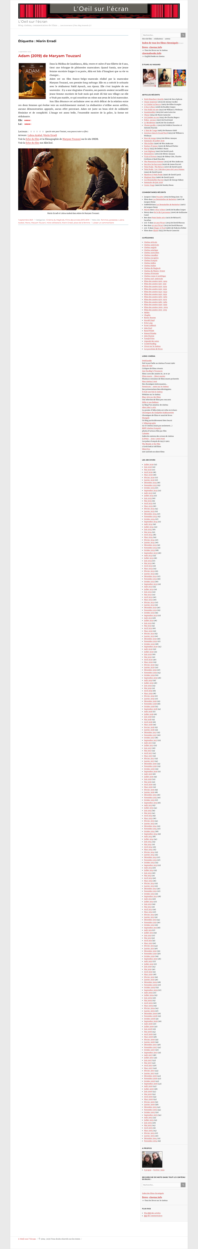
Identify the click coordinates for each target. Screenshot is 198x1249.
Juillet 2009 (149, 995)
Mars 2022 (148, 600)
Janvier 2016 (149, 792)
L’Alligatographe (149, 423)
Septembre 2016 (150, 771)
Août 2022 (148, 587)
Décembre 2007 (150, 1045)
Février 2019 (149, 696)
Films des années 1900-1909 (155, 281)
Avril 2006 (148, 1097)
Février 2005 (149, 1133)
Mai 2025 (148, 501)
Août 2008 (148, 1024)
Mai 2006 (148, 1094)
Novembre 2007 (150, 1047)
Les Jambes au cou (151, 117)
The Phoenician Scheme (153, 162)
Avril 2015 (148, 816)
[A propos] (165, 1159)
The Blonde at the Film (151, 444)
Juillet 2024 (149, 527)
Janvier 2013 (149, 886)
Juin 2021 (148, 623)
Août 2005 (148, 1118)
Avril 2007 (148, 1065)
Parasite (159, 197)
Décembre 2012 (150, 889)
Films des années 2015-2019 (77, 220)
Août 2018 (148, 712)
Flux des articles (152, 1213)
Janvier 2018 (149, 730)
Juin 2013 (148, 873)
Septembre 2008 (151, 1021)
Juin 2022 (148, 592)
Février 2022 (149, 602)
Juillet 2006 (149, 1089)
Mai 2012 (147, 907)
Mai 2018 (147, 720)
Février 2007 (149, 1071)
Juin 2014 (148, 842)
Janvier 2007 (149, 1073)
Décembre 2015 (150, 795)
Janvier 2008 (149, 1042)
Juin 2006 (148, 1092)
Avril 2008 (148, 1034)
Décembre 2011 (150, 920)
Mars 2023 (148, 569)
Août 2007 (148, 1055)
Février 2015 (149, 821)
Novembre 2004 (150, 1141)
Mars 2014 (148, 850)
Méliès (147, 313)
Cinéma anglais (150, 247)
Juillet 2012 (148, 902)
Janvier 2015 (149, 824)
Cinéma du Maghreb (55, 220)
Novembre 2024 (150, 516)
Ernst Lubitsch (150, 325)
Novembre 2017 (150, 735)
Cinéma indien (150, 263)
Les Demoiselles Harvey (154, 180)
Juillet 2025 (148, 496)
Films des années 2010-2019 (155, 310)
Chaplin (147, 315)
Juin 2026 (148, 467)
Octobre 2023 (149, 550)
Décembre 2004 (150, 1138)
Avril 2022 (148, 597)
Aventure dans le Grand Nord (156, 133)
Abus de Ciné (147, 366)
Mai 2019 (147, 688)
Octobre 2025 (149, 488)
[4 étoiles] (40, 131)
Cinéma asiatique (151, 250)
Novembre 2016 (150, 766)
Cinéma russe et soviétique (155, 276)
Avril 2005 (148, 1128)
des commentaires (153, 1216)
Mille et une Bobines (150, 402)
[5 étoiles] (43, 131)
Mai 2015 (147, 813)
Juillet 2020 (149, 652)
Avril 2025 (148, 503)
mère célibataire (54, 223)
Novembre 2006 (150, 1078)
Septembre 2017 (150, 740)
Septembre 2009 (151, 990)
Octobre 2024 (149, 519)
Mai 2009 (148, 1000)
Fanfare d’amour (151, 146)
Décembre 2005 (150, 1107)
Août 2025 (148, 493)
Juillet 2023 (148, 558)
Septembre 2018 (150, 709)
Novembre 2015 (150, 798)
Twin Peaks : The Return (154, 167)
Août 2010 (148, 961)
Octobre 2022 (149, 582)
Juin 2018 (148, 717)
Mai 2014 (147, 844)
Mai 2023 (148, 563)
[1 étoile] (31, 131)
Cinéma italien (150, 266)
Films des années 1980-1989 (155, 302)
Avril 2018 (148, 722)
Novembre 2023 (150, 548)
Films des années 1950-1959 (155, 294)
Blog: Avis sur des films (151, 397)
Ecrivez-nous (158, 1170)
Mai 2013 (147, 876)
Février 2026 (149, 478)
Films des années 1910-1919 (155, 284)
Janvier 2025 (149, 511)
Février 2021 (149, 634)
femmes (104, 220)
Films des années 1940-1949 (155, 292)
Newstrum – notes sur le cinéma (155, 387)
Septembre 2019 (150, 678)
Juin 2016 (148, 779)
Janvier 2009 (149, 1011)
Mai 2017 (147, 751)
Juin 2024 (148, 529)
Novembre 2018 (150, 704)
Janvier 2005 (149, 1136)
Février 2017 (149, 758)
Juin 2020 (148, 654)
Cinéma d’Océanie (151, 273)
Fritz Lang (148, 323)
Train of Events (150, 157)
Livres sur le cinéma (152, 346)
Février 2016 (149, 790)
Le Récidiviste (149, 123)
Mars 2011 (148, 943)
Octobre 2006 (149, 1081)
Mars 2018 (148, 725)
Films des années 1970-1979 (155, 300)
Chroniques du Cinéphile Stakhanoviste (158, 413)
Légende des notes (151, 341)
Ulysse (146, 115)
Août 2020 (148, 649)
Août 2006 (148, 1086)
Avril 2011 (148, 941)
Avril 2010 (148, 972)
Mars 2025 (148, 506)
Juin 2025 (148, 498)
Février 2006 (149, 1102)
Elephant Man (150, 177)
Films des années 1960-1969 (155, 297)
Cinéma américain (151, 245)
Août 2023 (148, 556)
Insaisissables (149, 112)
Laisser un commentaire (103, 223)
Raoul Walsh (149, 331)
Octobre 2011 (149, 925)
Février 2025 (149, 509)
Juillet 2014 (148, 839)
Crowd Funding (150, 344)
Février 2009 (149, 1008)
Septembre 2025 (150, 491)
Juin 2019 (148, 686)
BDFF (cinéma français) (151, 428)
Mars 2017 (148, 756)
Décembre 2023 (150, 545)
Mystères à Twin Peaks (153, 175)
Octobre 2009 (149, 987)
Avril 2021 (148, 628)
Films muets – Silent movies (153, 376)
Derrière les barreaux (153, 164)
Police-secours (150, 120)
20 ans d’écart (159, 223)
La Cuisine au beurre (152, 104)
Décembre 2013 (150, 857)
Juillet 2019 (148, 683)
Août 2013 (148, 868)
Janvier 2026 (149, 480)
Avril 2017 (148, 753)
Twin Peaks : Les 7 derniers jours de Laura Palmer (164, 169)
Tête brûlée (148, 143)
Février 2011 (149, 946)
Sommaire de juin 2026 (153, 182)
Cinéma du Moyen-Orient (154, 271)
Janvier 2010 (149, 980)
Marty (146, 149)
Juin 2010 (148, 967)
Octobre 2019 (149, 675)
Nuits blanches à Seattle (154, 99)
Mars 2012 (148, 912)
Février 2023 (149, 571)
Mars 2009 (148, 1006)
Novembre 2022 (150, 579)
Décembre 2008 (150, 1013)
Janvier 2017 (149, 761)
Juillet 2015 (148, 808)
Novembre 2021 (150, 610)
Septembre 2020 (150, 647)
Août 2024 (148, 524)
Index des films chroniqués (153, 1193)
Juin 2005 (148, 1123)
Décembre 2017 (150, 732)
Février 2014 (149, 852)
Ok (183, 35)
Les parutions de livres (153, 349)
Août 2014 (148, 836)
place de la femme (82, 223)
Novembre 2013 (150, 860)
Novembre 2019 (150, 673)
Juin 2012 (148, 904)
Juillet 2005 (149, 1120)
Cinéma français (150, 260)
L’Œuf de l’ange (150, 130)
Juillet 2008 (149, 1027)
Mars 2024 (148, 537)
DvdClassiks (147, 361)
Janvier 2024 (149, 543)
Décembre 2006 (150, 1076)
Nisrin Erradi (50, 135)
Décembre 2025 (150, 483)
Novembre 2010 (150, 954)
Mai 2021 (147, 626)
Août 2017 (148, 743)
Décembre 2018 (150, 701)
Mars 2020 (148, 662)
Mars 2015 (148, 818)
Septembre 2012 (150, 896)
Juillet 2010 (148, 964)
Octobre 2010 (149, 956)
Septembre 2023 (150, 553)
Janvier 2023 (149, 574)
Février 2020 (149, 665)
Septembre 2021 (150, 615)
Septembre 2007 (150, 1053)
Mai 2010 (147, 969)
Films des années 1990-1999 (155, 305)
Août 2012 (148, 899)
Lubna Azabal (35, 135)
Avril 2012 (148, 909)
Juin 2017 (148, 748)
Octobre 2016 (149, 769)
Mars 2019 (148, 693)
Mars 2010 (148, 974)
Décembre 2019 (150, 670)
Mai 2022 (148, 595)
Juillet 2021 (148, 621)
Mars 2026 (148, 475)
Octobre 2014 (149, 831)
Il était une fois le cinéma (152, 392)
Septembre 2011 (150, 928)
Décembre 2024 (150, 514)
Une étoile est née (151, 110)
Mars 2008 (148, 1037)
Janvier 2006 (149, 1105)
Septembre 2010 (150, 959)
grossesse (113, 220)
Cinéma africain (150, 242)
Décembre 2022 (150, 576)
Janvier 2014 (149, 855)
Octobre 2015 (149, 800)
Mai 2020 (148, 657)
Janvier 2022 (149, 605)
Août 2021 (148, 618)
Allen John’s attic (149, 407)
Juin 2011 (147, 935)
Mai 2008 (148, 1032)
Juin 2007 (148, 1060)
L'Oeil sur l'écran (33, 22)
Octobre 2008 (149, 1019)
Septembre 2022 (150, 584)
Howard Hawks (150, 333)
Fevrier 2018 (149, 727)
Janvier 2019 (149, 699)
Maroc (27, 223)
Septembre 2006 (151, 1084)
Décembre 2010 (150, 951)
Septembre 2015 (150, 803)
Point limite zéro (158, 218)
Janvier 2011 (149, 948)
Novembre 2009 (150, 985)
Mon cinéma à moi (149, 381)
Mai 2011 (147, 938)
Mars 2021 (148, 631)
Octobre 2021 (149, 613)
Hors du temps (150, 138)
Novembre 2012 (150, 891)
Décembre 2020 (150, 639)
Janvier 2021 (149, 636)
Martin (147, 210)
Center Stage (149, 185)
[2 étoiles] (34, 131)
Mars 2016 (148, 787)
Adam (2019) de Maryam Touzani (49, 56)
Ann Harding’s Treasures (152, 371)
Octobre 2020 (149, 644)
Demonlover (149, 154)
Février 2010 (149, 977)
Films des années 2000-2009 (156, 307)
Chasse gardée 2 (150, 125)
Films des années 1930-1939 (155, 289)
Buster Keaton (150, 318)
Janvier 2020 (149, 667)
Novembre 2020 (150, 641)
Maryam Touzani (71, 139)
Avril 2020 (148, 660)
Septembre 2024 (150, 522)
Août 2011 (148, 930)
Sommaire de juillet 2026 (154, 141)
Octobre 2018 (149, 706)
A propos (147, 1170)
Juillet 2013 (148, 870)
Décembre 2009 (150, 982)
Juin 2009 (148, 998)
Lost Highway (149, 151)
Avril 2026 (148, 472)
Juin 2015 (148, 811)
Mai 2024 (148, 532)
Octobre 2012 (149, 894)
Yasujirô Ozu (149, 338)
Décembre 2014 (150, 826)
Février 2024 (149, 540)
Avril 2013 (148, 878)
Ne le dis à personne (162, 212)
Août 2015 (148, 805)
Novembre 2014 (150, 829)
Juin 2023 (148, 561)
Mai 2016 (147, 782)
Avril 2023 (148, 566)
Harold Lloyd (149, 320)
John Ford (148, 328)
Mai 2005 (148, 1125)
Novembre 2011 (150, 922)
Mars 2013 (148, 881)
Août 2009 (148, 993)
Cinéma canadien (151, 255)
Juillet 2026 (149, 464)
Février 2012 (149, 915)
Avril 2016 (148, 785)
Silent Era (146, 449)
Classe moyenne (150, 102)
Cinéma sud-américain (153, 279)
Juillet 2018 (148, 714)
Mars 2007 (148, 1068)
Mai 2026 (148, 470)
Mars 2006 (148, 1099)
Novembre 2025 (150, 485)
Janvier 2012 (149, 917)
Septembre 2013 (150, 865)
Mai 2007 (148, 1063)
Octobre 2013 (149, 863)
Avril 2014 (148, 847)
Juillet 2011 (148, 933)
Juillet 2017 (148, 745)
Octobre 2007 (149, 1050)
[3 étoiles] (37, 131)
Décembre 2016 (150, 764)
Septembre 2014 (150, 834)
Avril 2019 (148, 691)
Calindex (145, 433)
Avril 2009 (148, 1003)
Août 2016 (148, 774)
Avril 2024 (148, 535)
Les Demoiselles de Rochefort (165, 199)
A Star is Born (149, 107)
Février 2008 (149, 1040)
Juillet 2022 (148, 589)
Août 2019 (148, 680)
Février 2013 (149, 883)
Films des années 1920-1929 (155, 287)
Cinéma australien (151, 253)
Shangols (145, 418)
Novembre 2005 (150, 1110)
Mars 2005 (148, 1131)
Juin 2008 (148, 1029)
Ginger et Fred (159, 228)
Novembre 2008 (150, 1016)
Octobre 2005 (149, 1112)
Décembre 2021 (150, 608)
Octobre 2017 (149, 738)
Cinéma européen (151, 258)
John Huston (149, 336)
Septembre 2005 (150, 1115)
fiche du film (32, 139)
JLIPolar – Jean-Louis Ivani (153, 439)
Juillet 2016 (148, 777)
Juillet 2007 (149, 1058)
